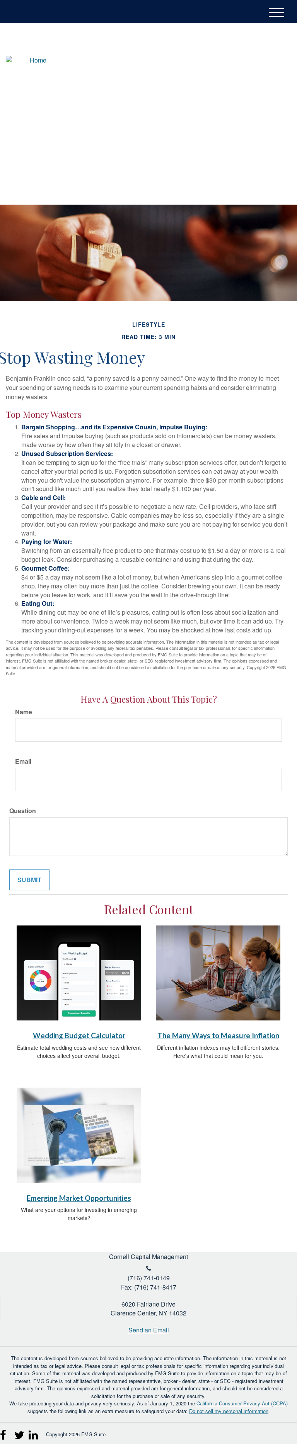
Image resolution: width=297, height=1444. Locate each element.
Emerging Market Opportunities (79, 1198)
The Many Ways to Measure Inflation (218, 1035)
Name (23, 712)
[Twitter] (250, 61)
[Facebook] (279, 61)
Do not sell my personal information (228, 1411)
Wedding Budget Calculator (79, 1035)
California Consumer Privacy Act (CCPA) (242, 1403)
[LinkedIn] (264, 61)
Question (22, 811)
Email (23, 761)
